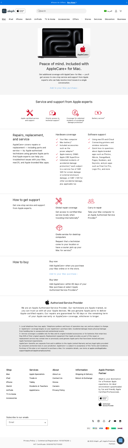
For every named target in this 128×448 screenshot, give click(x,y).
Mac (8, 374)
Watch (9, 386)
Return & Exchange (84, 378)
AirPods (9, 390)
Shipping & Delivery (84, 374)
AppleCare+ (34, 390)
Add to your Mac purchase (64, 88)
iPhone (9, 382)
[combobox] (61, 11)
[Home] (8, 11)
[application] (121, 441)
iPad (8, 378)
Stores (55, 382)
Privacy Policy (58, 390)
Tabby (32, 382)
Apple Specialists (36, 374)
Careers (55, 386)
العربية (109, 11)
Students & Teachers (38, 386)
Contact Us (57, 378)
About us (56, 374)
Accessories (11, 398)
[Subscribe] (45, 422)
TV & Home (11, 394)
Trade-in (33, 378)
